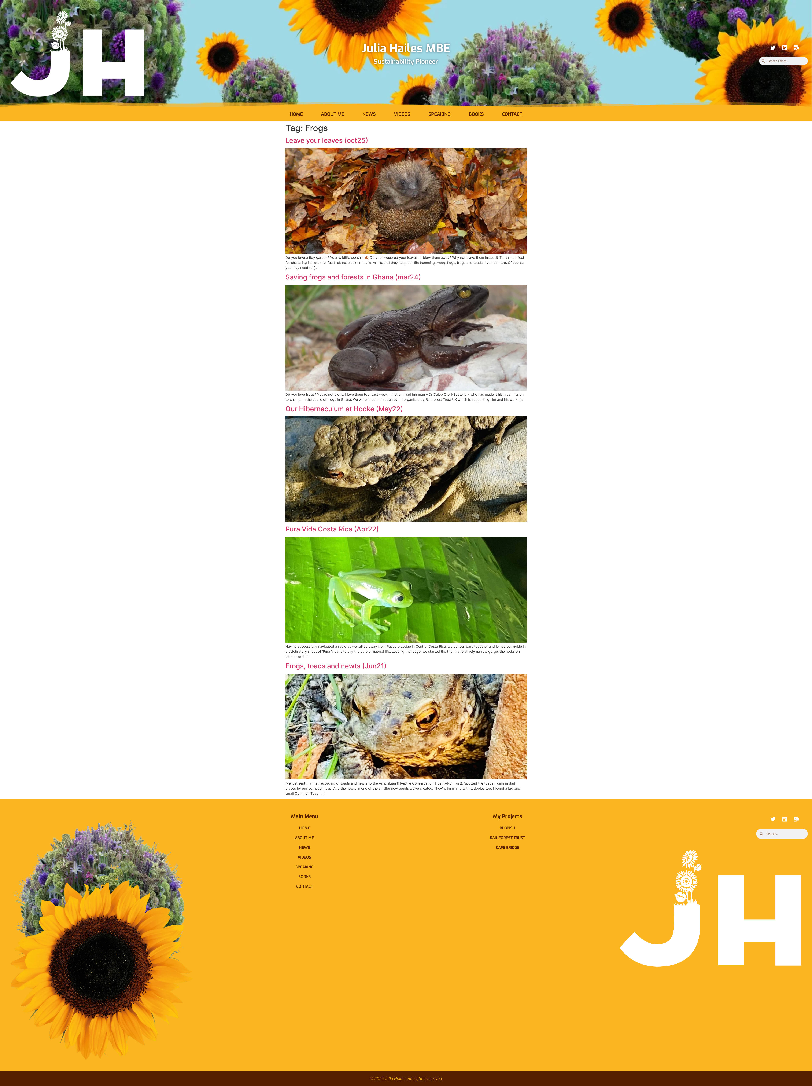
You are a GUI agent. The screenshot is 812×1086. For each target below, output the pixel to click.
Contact (512, 114)
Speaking (439, 114)
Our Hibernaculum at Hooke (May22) (344, 409)
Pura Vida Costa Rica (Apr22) (332, 529)
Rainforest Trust (507, 837)
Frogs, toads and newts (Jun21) (336, 666)
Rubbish (507, 828)
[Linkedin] (784, 47)
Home (296, 114)
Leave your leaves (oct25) (326, 140)
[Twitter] (773, 47)
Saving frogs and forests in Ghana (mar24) (353, 277)
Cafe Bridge (507, 847)
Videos (402, 114)
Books (476, 114)
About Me (332, 114)
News (369, 114)
